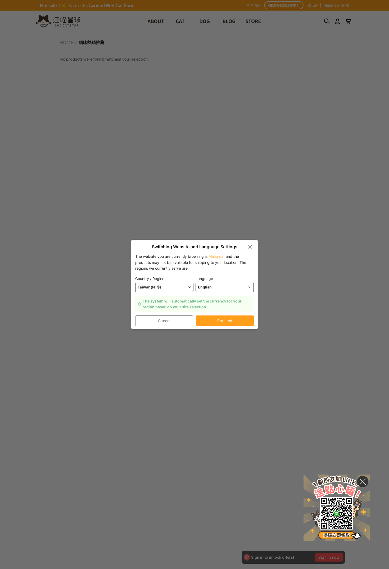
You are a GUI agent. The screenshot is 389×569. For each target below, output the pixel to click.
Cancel (164, 320)
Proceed (225, 320)
